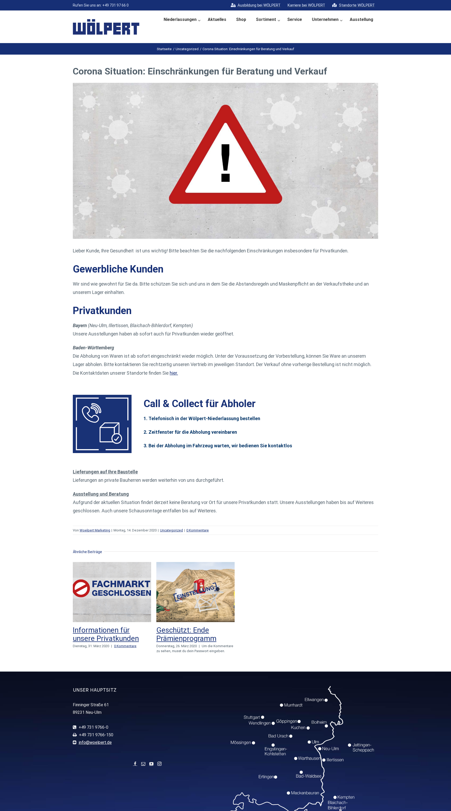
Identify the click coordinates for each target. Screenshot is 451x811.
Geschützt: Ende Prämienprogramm (186, 634)
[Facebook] (135, 764)
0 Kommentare (197, 530)
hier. (174, 373)
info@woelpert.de (95, 742)
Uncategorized (171, 530)
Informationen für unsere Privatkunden (106, 634)
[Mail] (143, 764)
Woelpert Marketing (95, 530)
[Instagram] (159, 764)
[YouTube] (151, 764)
